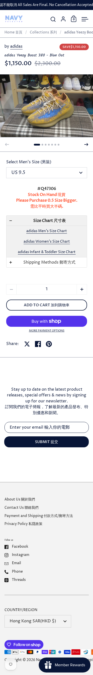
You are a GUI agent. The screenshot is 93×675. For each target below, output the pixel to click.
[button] (37, 145)
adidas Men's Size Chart (46, 231)
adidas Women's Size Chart (47, 241)
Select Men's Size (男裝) (28, 162)
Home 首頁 (13, 32)
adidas (16, 46)
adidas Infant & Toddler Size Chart (47, 252)
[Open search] (53, 19)
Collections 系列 (43, 32)
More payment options (46, 330)
